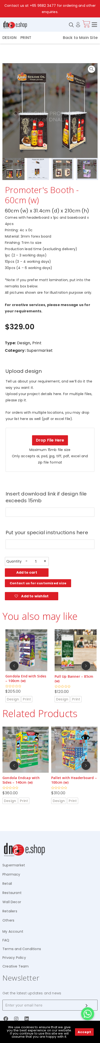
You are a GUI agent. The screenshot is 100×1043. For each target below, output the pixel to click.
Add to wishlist (34, 596)
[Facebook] (5, 1018)
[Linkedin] (26, 1018)
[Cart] (86, 24)
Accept (84, 1032)
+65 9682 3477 (43, 5)
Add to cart (26, 572)
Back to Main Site (80, 37)
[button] (38, 583)
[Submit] (86, 1005)
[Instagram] (16, 1018)
